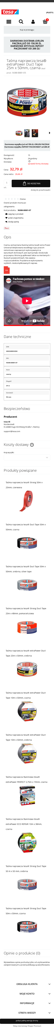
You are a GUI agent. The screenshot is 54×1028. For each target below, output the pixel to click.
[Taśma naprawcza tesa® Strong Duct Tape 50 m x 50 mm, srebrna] (27, 885)
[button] (49, 133)
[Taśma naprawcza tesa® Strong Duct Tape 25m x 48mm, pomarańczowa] (27, 627)
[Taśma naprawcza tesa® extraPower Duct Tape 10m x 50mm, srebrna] (27, 753)
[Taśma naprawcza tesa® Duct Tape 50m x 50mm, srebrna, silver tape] (27, 585)
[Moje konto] (33, 21)
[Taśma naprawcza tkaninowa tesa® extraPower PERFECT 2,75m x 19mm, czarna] (27, 795)
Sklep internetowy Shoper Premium (27, 1026)
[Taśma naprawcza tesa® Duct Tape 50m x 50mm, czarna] (27, 543)
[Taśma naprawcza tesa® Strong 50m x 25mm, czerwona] (27, 501)
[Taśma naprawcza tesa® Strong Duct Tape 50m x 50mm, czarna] (27, 927)
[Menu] (9, 21)
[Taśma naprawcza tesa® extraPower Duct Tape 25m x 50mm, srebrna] (27, 669)
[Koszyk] (45, 21)
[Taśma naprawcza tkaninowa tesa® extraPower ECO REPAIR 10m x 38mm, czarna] (27, 842)
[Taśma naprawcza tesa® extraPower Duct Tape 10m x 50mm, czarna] (27, 711)
